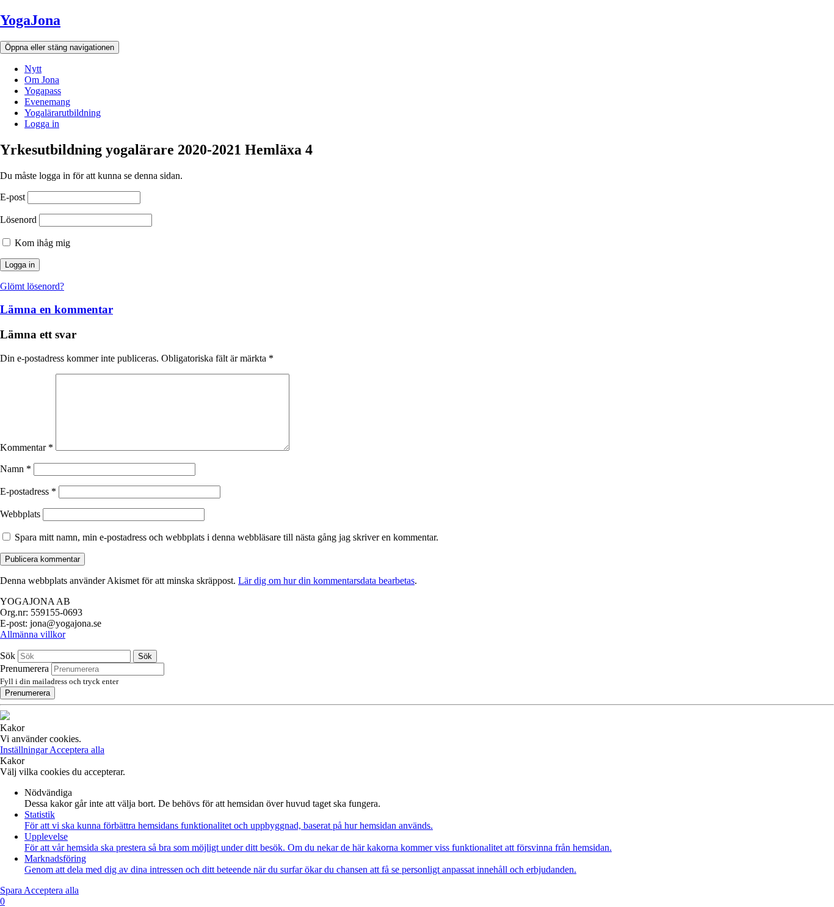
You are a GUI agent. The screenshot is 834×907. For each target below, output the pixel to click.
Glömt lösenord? (32, 286)
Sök (7, 655)
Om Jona (41, 80)
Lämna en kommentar (56, 309)
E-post (12, 197)
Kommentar (26, 447)
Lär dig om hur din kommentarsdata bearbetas (326, 580)
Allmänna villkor (32, 634)
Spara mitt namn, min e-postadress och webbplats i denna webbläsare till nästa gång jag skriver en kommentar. (226, 537)
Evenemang (47, 102)
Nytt (33, 69)
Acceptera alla (76, 750)
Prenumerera (24, 668)
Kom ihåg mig (41, 243)
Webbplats (20, 514)
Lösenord (18, 219)
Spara (12, 890)
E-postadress (28, 491)
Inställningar (24, 750)
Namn (15, 469)
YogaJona (30, 20)
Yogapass (42, 91)
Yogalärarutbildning (62, 112)
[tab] (417, 309)
